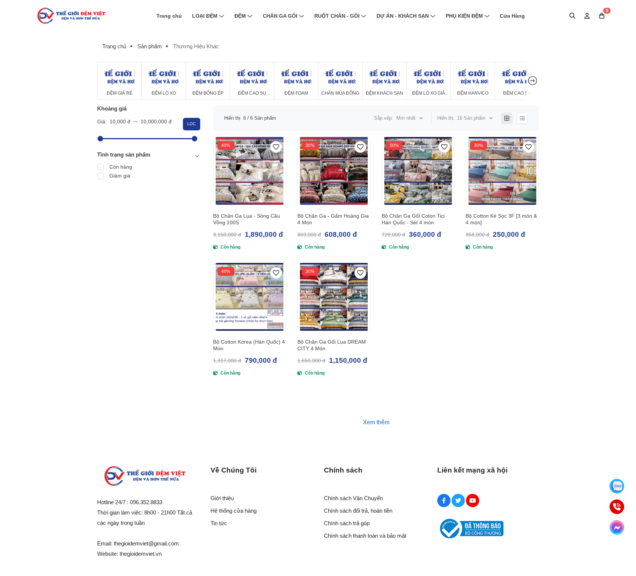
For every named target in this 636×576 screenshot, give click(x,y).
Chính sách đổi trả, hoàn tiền (358, 510)
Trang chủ (169, 16)
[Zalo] (617, 486)
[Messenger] (617, 527)
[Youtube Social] (472, 500)
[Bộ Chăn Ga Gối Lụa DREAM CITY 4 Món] (334, 297)
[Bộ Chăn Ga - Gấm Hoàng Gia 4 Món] (334, 171)
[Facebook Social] (444, 500)
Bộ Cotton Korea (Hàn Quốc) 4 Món (249, 345)
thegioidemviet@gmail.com (146, 543)
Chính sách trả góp (347, 523)
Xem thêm (376, 422)
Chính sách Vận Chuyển (353, 498)
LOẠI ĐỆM (205, 16)
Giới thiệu (222, 498)
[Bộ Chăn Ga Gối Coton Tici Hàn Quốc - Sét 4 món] (418, 171)
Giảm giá (119, 176)
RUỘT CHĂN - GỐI (337, 16)
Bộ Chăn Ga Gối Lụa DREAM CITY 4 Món (331, 345)
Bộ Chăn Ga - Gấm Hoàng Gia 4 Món (333, 219)
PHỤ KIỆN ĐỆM (464, 16)
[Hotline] (617, 507)
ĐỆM (240, 16)
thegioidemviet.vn (141, 554)
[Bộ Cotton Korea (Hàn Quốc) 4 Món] (249, 297)
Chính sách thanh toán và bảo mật (365, 536)
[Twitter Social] (458, 500)
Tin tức (219, 523)
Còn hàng (120, 167)
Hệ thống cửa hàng (234, 510)
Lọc (191, 124)
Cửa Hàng (512, 16)
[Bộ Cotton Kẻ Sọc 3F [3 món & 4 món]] (502, 171)
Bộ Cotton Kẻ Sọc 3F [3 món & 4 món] (501, 219)
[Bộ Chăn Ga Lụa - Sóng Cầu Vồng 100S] (249, 171)
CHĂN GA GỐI (280, 16)
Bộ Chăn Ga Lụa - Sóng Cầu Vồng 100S (246, 219)
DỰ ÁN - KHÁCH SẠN (403, 16)
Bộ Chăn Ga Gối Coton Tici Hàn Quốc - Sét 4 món (413, 219)
